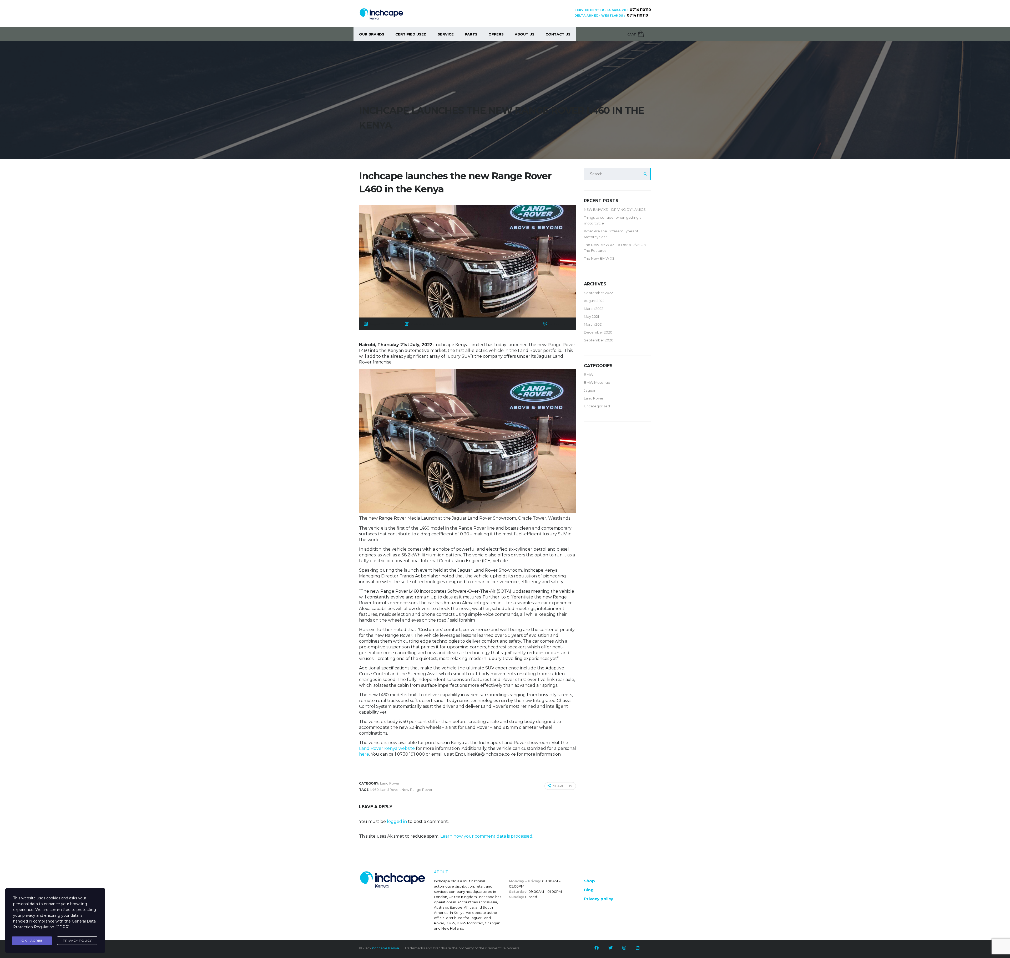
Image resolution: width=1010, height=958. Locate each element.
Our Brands (371, 34)
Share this (562, 786)
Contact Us (558, 34)
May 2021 (591, 316)
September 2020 (598, 340)
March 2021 (593, 324)
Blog (589, 889)
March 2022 (593, 308)
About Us (524, 34)
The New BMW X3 (599, 258)
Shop (589, 880)
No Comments (560, 324)
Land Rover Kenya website (387, 748)
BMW (588, 374)
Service (446, 34)
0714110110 (640, 9)
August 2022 (594, 301)
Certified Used (411, 34)
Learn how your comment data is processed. (486, 836)
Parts (471, 34)
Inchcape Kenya (385, 948)
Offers (496, 34)
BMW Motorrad (597, 382)
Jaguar (589, 390)
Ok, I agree (32, 940)
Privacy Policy (77, 940)
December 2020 (598, 332)
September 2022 (598, 293)
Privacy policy (598, 898)
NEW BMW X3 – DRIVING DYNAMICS (615, 209)
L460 (374, 789)
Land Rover (390, 789)
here (364, 754)
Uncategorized (597, 406)
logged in (397, 821)
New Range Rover (416, 789)
